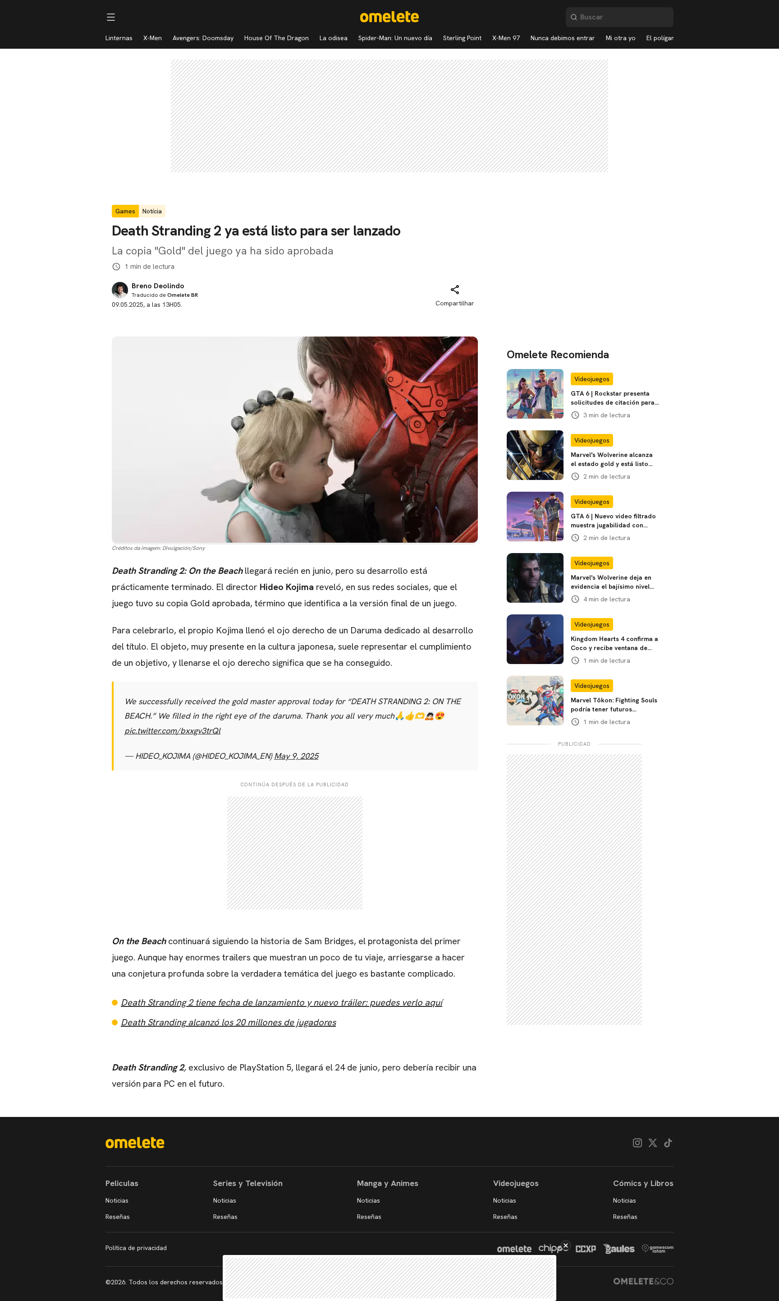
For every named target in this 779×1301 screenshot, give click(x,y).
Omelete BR (182, 295)
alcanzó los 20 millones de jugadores (228, 1022)
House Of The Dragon (276, 38)
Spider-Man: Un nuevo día (395, 38)
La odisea (334, 38)
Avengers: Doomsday (203, 38)
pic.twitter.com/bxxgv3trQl (172, 730)
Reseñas (117, 1217)
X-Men (152, 38)
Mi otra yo (621, 38)
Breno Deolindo (158, 286)
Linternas (119, 38)
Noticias (116, 1200)
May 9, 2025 (296, 756)
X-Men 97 (506, 38)
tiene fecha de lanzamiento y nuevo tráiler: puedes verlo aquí (281, 1002)
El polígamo (663, 38)
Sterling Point (462, 38)
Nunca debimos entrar (563, 38)
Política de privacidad (136, 1248)
